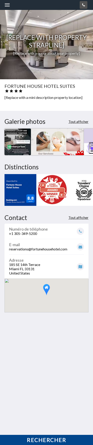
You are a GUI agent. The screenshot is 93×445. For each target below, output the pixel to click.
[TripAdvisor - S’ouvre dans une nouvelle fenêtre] (33, 379)
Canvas (29, 433)
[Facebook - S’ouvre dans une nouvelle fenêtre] (9, 379)
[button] (46, 289)
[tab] (46, 393)
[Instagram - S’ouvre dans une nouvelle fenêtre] (21, 379)
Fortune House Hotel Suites (33, 5)
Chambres (13, 400)
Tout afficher (78, 121)
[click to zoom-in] (18, 142)
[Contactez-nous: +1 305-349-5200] (83, 5)
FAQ (8, 404)
